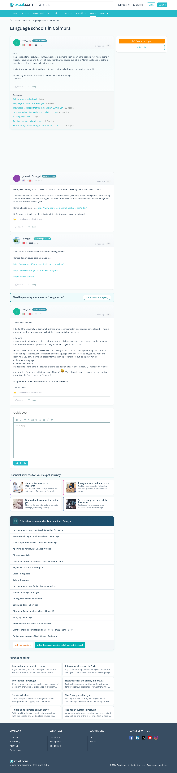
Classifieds (81, 13)
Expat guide (55, 741)
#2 (108, 181)
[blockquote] (24, 419)
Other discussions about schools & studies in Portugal (60, 645)
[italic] (20, 419)
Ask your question (23, 645)
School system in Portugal (25, 99)
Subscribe (142, 47)
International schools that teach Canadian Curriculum (38, 107)
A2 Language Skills (21, 116)
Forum (93, 13)
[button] (48, 419)
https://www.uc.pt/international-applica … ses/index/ (62, 208)
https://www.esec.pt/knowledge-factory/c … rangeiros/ (38, 264)
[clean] (51, 419)
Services (25, 13)
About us (14, 745)
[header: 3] (44, 419)
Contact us (14, 737)
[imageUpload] (32, 419)
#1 (108, 45)
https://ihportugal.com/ (24, 276)
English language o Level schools (28, 121)
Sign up (162, 4)
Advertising (15, 741)
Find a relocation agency (97, 297)
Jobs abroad (55, 745)
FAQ (91, 737)
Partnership (15, 750)
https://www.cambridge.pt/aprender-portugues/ (35, 270)
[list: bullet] (40, 419)
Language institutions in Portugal (28, 103)
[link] (28, 419)
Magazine (125, 4)
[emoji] (36, 419)
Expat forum (55, 737)
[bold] (17, 419)
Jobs (56, 13)
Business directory (41, 13)
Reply (34, 86)
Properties (67, 13)
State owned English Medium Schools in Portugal (35, 112)
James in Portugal (32, 176)
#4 (108, 314)
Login (151, 4)
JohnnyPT (27, 239)
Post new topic (143, 41)
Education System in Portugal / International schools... (38, 125)
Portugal (13, 13)
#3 (108, 243)
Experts (93, 741)
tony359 (27, 41)
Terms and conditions (157, 765)
